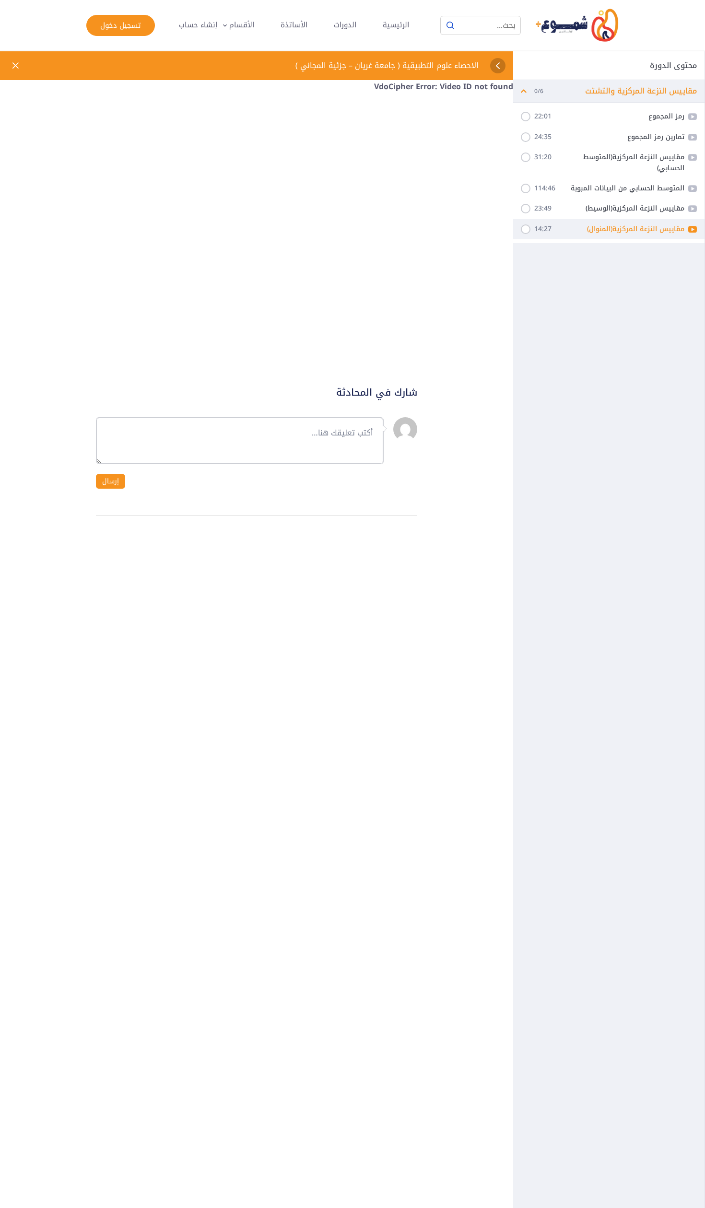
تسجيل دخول (120, 25)
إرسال (110, 481)
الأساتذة (294, 25)
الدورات (345, 25)
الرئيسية (396, 25)
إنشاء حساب (198, 25)
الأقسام (241, 25)
